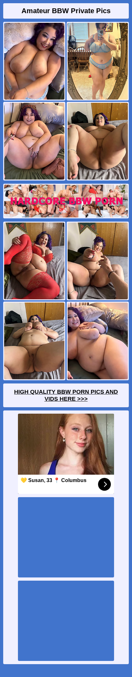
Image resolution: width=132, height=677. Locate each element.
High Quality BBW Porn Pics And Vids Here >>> (66, 395)
